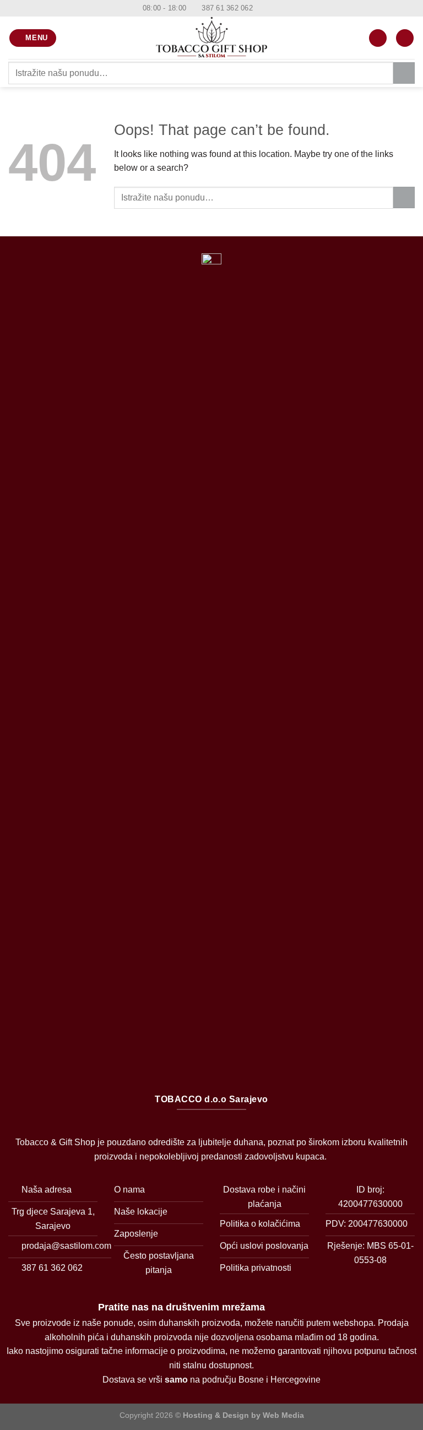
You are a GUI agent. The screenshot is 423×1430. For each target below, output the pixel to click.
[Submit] (404, 73)
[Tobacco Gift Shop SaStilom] (211, 38)
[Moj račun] (378, 38)
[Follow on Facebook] (262, 8)
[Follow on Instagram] (272, 8)
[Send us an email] (283, 8)
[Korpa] (405, 38)
